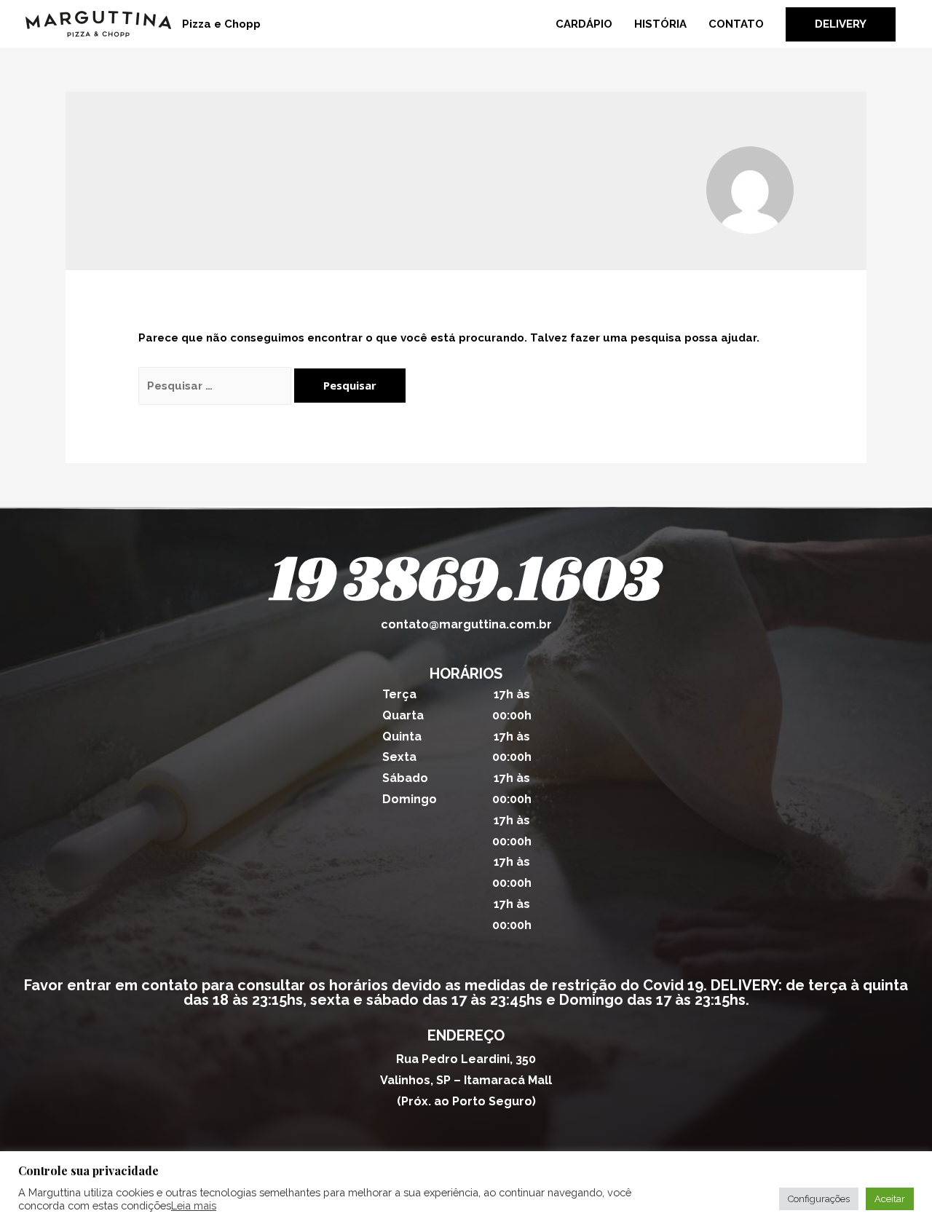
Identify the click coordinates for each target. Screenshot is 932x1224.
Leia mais (193, 1205)
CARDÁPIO (584, 24)
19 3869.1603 (466, 583)
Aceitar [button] (889, 1198)
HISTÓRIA (660, 24)
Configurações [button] (819, 1198)
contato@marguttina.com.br (466, 624)
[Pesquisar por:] (216, 385)
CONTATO (736, 24)
